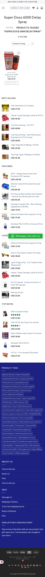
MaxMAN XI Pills (35, 414)
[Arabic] (9, 565)
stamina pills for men (9, 437)
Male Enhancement (24, 406)
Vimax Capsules (8, 453)
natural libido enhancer (10, 422)
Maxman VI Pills (22, 414)
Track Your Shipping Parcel (13, 506)
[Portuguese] (40, 565)
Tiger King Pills (7, 445)
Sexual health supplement (21, 430)
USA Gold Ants (34, 445)
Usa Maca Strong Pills (10, 449)
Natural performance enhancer (30, 422)
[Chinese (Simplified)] (12, 565)
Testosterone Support (10, 441)
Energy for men (8, 382)
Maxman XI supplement (10, 418)
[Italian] (31, 565)
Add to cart (12, 83)
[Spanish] (25, 567)
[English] (23, 560)
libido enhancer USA (21, 402)
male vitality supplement (34, 410)
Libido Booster (7, 402)
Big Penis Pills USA (9, 375)
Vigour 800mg (36, 449)
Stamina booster (8, 433)
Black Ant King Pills (23, 375)
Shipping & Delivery (10, 502)
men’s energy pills (26, 418)
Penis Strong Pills (8, 426)
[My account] (37, 8)
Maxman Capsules (9, 414)
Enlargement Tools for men (12, 386)
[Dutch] (15, 565)
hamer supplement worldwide (13, 394)
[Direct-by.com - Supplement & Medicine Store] (19, 8)
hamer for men (26, 390)
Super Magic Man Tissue (26, 437)
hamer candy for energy (11, 390)
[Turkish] (28, 567)
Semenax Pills (31, 426)
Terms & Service (8, 469)
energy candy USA (26, 379)
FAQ (4, 478)
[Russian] (22, 567)
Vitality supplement (21, 453)
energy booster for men (10, 379)
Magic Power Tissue (9, 406)
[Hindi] (28, 565)
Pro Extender (20, 426)
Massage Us (7, 497)
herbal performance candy (11, 398)
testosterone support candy (28, 441)
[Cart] (41, 8)
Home (9, 27)
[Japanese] (34, 565)
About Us (6, 473)
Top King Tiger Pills (21, 445)
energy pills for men (21, 382)
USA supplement (24, 449)
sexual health (7, 430)
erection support (28, 386)
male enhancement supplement (13, 410)
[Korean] (37, 565)
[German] (25, 565)
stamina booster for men (23, 433)
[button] (25, 236)
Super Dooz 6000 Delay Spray (11, 76)
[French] (22, 565)
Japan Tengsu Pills (28, 398)
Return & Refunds (9, 511)
